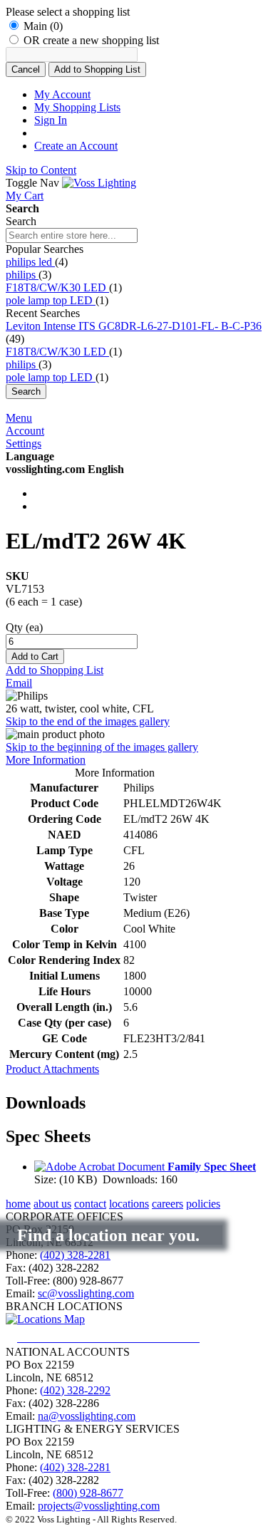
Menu (19, 418)
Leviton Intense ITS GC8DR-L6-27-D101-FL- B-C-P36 (134, 326)
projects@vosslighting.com (99, 1506)
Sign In (50, 120)
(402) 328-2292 (75, 1390)
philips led (30, 262)
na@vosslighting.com (86, 1416)
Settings (23, 443)
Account (25, 431)
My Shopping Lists (77, 107)
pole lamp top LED (51, 300)
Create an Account (76, 146)
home (18, 1204)
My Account (62, 94)
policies (203, 1204)
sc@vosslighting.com (86, 1293)
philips (22, 275)
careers (167, 1204)
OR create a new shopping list (91, 40)
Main (43, 26)
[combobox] (72, 235)
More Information (46, 760)
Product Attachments (52, 1069)
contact (90, 1204)
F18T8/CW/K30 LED (57, 287)
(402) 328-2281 (75, 1255)
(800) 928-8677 (88, 1493)
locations (129, 1204)
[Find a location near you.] (120, 1338)
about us (52, 1204)
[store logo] (99, 183)
